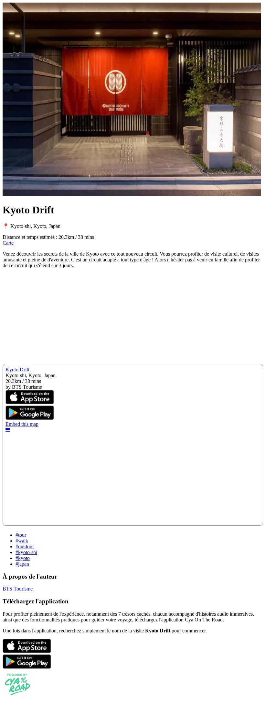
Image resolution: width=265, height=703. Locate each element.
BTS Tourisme (18, 588)
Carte (8, 243)
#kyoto (23, 558)
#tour (21, 535)
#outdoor (25, 546)
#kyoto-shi (26, 552)
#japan (22, 564)
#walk (22, 540)
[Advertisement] (132, 319)
